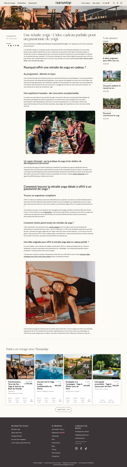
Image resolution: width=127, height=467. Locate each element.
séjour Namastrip (79, 174)
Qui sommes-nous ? (58, 429)
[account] (117, 3)
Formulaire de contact (82, 431)
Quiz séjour (96, 3)
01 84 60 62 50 (80, 438)
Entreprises (55, 456)
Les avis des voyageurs (18, 439)
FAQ (53, 439)
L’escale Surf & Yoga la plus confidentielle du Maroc (45, 385)
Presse (54, 449)
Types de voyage (9, 3)
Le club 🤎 (106, 3)
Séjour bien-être (16, 432)
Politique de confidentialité (70, 463)
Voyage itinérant (16, 436)
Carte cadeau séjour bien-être (20, 443)
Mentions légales (38, 463)
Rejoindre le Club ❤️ (58, 432)
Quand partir (32, 3)
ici (51, 87)
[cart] (121, 3)
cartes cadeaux (54, 227)
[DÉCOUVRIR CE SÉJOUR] (49, 366)
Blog (53, 446)
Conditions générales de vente (52, 463)
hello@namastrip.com (82, 435)
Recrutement (56, 453)
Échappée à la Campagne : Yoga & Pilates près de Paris (74, 385)
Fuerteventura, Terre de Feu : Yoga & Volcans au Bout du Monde (16, 385)
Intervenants (56, 443)
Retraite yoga (15, 429)
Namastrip (48, 212)
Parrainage (55, 436)
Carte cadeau (85, 3)
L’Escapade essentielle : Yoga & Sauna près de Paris (103, 384)
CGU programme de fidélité (86, 463)
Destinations (22, 3)
